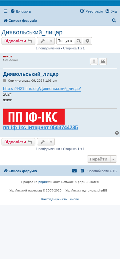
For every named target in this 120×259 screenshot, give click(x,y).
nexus (7, 56)
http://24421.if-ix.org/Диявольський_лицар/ (42, 88)
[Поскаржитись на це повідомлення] (94, 61)
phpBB (43, 182)
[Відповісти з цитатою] (103, 61)
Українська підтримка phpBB (86, 190)
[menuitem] (20, 11)
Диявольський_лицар (32, 32)
